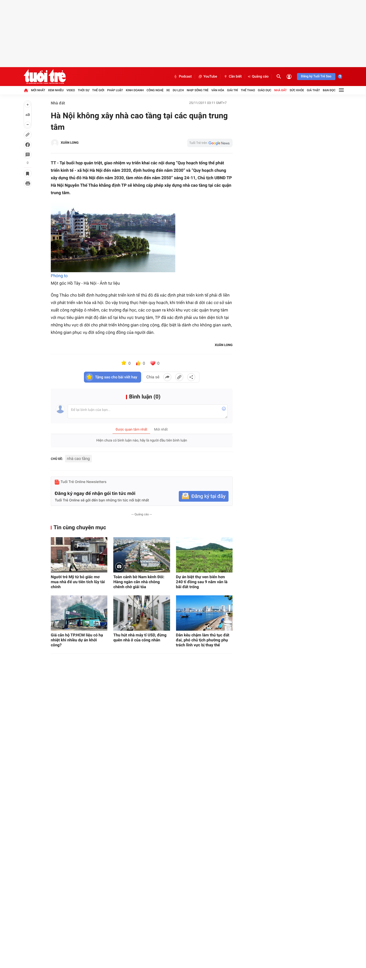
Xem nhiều (56, 90)
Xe (168, 90)
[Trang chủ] (26, 90)
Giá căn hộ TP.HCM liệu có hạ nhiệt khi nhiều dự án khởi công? (77, 640)
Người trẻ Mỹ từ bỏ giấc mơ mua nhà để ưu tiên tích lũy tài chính (78, 581)
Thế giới (98, 90)
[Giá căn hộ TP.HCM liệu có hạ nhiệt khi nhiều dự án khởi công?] (79, 613)
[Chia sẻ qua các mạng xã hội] (191, 377)
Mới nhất (38, 90)
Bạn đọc (329, 90)
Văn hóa (217, 90)
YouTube (210, 77)
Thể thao (248, 90)
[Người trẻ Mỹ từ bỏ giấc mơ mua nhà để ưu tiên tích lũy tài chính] (79, 554)
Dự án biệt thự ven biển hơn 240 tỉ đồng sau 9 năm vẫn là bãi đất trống (202, 581)
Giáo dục (264, 90)
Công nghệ (155, 90)
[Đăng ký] (204, 496)
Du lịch (178, 90)
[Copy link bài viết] (179, 377)
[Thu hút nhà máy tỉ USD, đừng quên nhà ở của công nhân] (141, 613)
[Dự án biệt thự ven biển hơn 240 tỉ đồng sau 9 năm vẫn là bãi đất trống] (204, 554)
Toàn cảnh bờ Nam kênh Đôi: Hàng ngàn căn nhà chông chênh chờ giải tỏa (138, 581)
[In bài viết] (28, 183)
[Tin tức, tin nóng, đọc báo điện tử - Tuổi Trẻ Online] (45, 76)
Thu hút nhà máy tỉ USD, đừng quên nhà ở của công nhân (139, 637)
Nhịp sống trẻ (198, 90)
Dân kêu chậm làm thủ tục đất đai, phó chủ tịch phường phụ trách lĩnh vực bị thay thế (202, 640)
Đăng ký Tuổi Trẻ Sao (316, 76)
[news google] (210, 143)
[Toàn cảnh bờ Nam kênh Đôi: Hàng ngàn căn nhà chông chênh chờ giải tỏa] (141, 554)
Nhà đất (280, 90)
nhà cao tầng (78, 458)
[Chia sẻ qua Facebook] (167, 377)
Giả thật (313, 90)
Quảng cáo (260, 77)
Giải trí (232, 90)
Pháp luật (115, 90)
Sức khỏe (297, 90)
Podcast (185, 77)
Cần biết (235, 77)
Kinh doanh (135, 90)
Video (70, 90)
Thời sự (83, 90)
